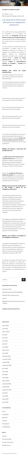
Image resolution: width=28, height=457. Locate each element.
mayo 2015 (5, 396)
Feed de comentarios (7, 442)
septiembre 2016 (6, 365)
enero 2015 (5, 402)
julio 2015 (4, 393)
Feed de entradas (6, 439)
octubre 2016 (5, 362)
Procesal (4, 420)
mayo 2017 (5, 341)
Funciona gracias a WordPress (9, 453)
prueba (4, 298)
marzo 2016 (5, 377)
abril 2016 (4, 374)
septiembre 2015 (6, 390)
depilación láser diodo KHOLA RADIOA (12, 292)
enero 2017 (5, 353)
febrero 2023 (5, 331)
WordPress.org (6, 445)
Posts (5, 2)
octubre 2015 (5, 386)
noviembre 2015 (6, 384)
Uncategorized (6, 426)
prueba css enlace (7, 289)
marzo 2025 (5, 325)
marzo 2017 (5, 347)
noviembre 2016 (6, 359)
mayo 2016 (5, 371)
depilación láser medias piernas (10, 295)
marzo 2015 (5, 399)
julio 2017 (4, 334)
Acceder (4, 436)
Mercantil (4, 417)
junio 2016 (5, 368)
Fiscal (3, 411)
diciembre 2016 (6, 356)
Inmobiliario (5, 414)
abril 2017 (4, 344)
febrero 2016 (5, 380)
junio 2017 (5, 338)
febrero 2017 (5, 350)
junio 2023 (5, 328)
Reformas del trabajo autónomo (13, 16)
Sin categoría (5, 423)
